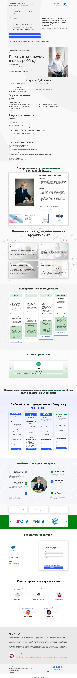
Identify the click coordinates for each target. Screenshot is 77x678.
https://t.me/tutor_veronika (48, 608)
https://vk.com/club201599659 (38, 590)
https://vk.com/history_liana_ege (59, 590)
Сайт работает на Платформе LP (38, 677)
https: (23, 608)
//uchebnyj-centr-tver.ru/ (29, 608)
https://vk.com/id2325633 (17, 590)
